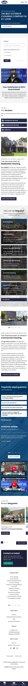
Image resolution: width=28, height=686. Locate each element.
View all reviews (14, 457)
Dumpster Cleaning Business (14, 584)
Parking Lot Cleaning (14, 588)
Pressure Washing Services (14, 580)
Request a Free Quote (14, 645)
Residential (7, 52)
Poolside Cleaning (14, 594)
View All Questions (6, 420)
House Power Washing (14, 592)
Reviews (14, 614)
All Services (6, 299)
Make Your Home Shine (8, 198)
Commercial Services (14, 125)
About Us (14, 130)
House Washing (14, 579)
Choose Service (7, 26)
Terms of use (18, 656)
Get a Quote (8, 563)
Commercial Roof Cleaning (14, 596)
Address (6, 41)
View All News (22, 543)
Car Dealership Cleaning (14, 598)
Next (7, 60)
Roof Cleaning (14, 590)
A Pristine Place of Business (10, 374)
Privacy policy (10, 656)
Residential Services (14, 120)
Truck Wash (14, 586)
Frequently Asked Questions (14, 617)
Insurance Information (14, 621)
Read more (5, 533)
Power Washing (14, 577)
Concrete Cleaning (14, 582)
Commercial (8, 55)
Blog (14, 619)
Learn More (14, 224)
